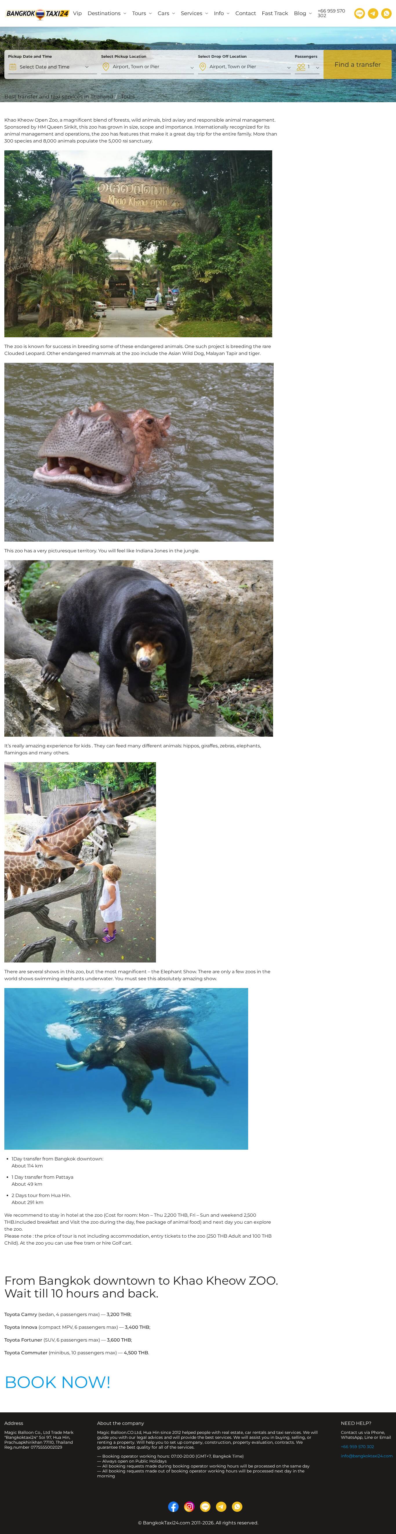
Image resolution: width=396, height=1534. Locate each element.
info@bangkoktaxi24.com (367, 1456)
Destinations (104, 13)
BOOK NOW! (57, 1382)
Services (191, 13)
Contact (245, 13)
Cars (163, 13)
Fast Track (275, 13)
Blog (300, 13)
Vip (77, 13)
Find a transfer (358, 65)
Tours (139, 13)
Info (219, 13)
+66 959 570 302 (357, 1446)
